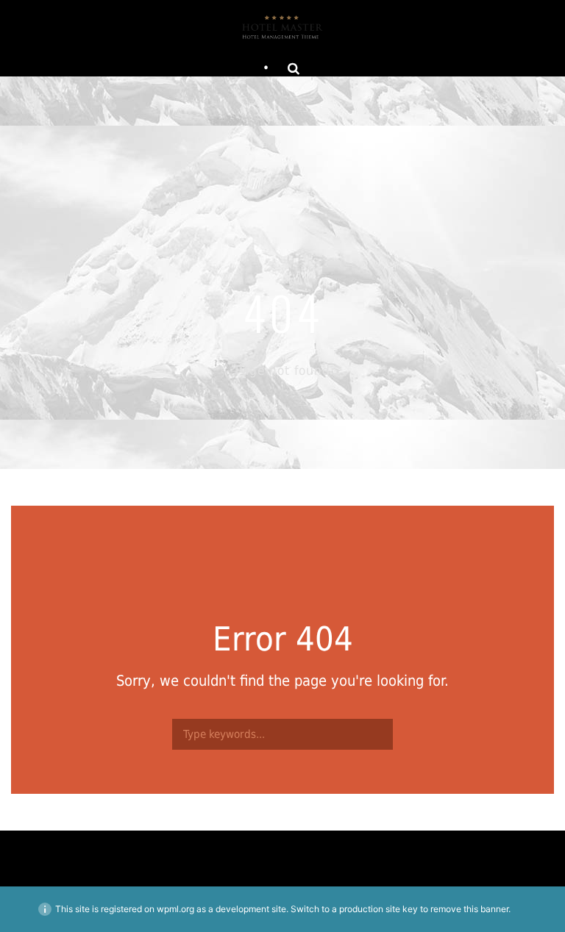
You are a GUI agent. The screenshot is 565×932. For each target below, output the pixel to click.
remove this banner (469, 908)
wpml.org (175, 908)
